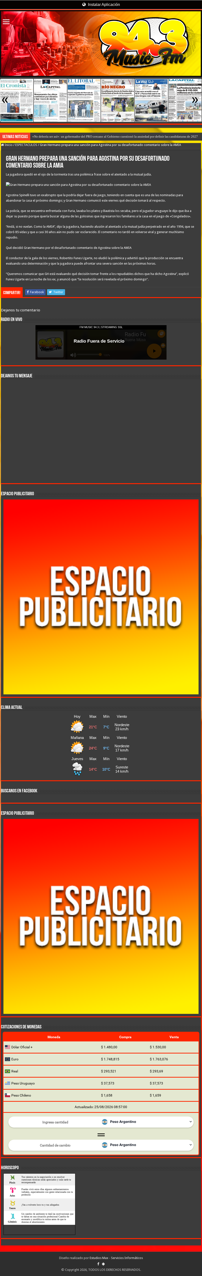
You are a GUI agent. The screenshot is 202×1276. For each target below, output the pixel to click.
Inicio (8, 145)
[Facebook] (98, 1264)
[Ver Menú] (6, 22)
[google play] (103, 1264)
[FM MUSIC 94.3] (101, 43)
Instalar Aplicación (103, 4)
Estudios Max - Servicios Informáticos (116, 1258)
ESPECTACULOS (26, 145)
